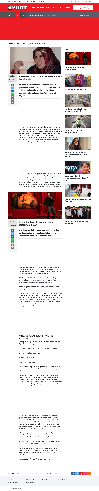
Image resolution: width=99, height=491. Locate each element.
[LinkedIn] (12, 91)
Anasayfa (32, 473)
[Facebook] (12, 85)
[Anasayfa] (9, 1)
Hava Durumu (41, 1)
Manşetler (14, 1)
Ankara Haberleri (79, 480)
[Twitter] (12, 88)
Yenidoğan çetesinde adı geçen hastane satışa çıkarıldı (42, 15)
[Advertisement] (49, 29)
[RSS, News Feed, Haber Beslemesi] (89, 473)
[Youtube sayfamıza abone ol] (81, 473)
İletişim (43, 473)
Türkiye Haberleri (46, 480)
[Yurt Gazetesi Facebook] (71, 1)
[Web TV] (86, 1)
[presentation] (14, 15)
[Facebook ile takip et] (73, 473)
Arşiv (28, 1)
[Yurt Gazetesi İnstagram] (82, 1)
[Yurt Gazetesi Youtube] (79, 1)
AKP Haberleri (30, 480)
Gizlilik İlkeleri (50, 473)
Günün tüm (85, 15)
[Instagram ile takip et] (85, 473)
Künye (38, 473)
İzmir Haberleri (14, 482)
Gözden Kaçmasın (43, 7)
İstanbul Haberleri (63, 480)
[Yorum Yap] (12, 102)
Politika (54, 7)
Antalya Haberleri (30, 482)
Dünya (60, 7)
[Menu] (75, 7)
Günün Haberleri (21, 1)
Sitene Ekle (33, 1)
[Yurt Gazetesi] (17, 7)
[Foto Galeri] (90, 1)
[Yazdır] (12, 99)
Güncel (32, 7)
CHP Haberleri (13, 480)
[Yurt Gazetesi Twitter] (75, 1)
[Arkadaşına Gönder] (12, 96)
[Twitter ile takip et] (77, 473)
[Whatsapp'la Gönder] (12, 94)
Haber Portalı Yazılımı (16, 488)
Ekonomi (67, 7)
